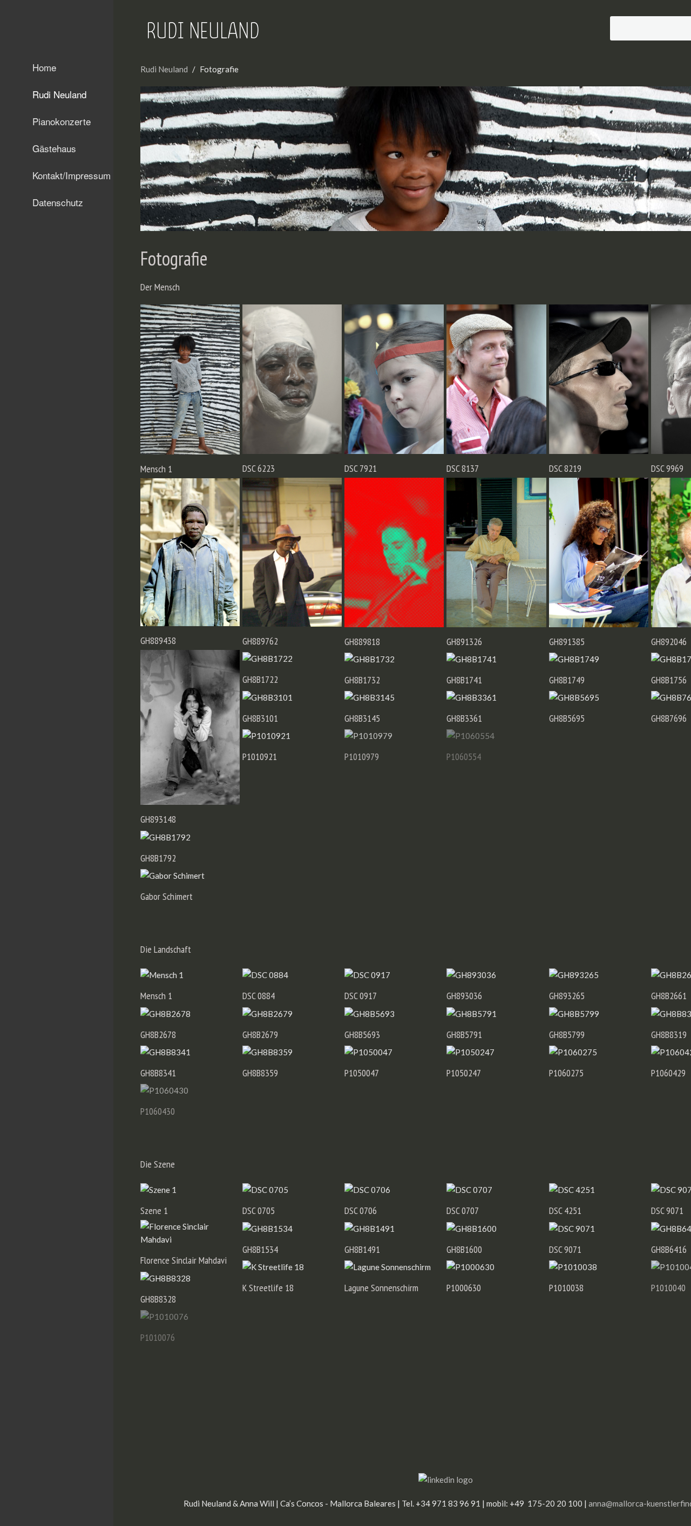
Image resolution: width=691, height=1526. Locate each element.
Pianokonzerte (61, 121)
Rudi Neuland (59, 94)
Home (44, 67)
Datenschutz (57, 202)
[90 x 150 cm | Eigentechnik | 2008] (190, 379)
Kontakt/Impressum (71, 175)
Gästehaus (54, 148)
